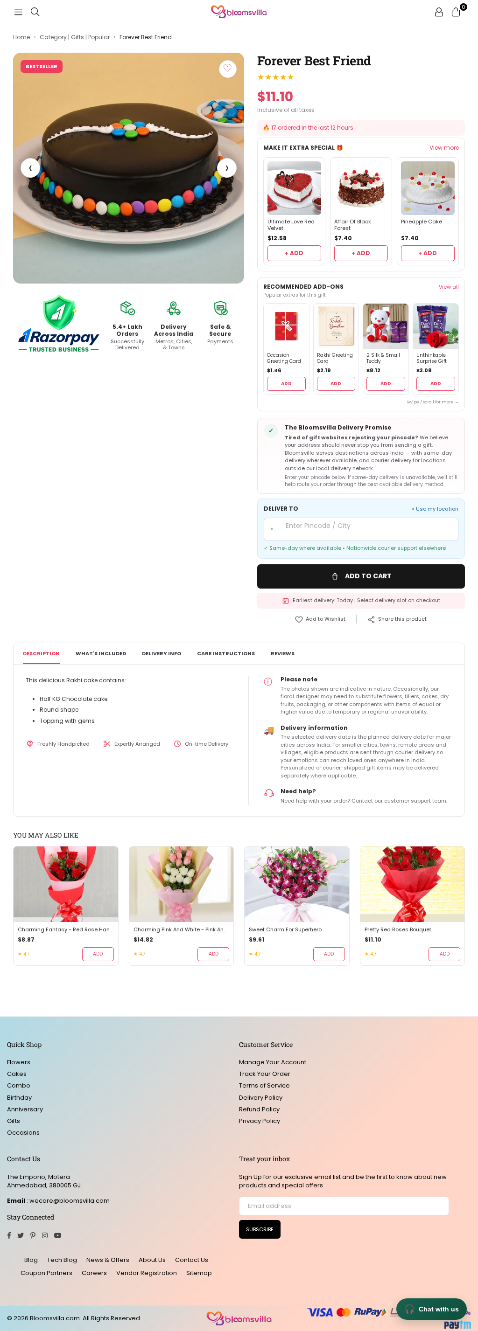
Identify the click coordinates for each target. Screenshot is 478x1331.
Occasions (23, 1132)
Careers (94, 1273)
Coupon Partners (46, 1273)
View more (444, 148)
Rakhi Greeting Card (335, 358)
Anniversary (25, 1109)
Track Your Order (264, 1073)
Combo (18, 1085)
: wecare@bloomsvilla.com (67, 1200)
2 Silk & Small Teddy (383, 358)
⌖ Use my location (435, 509)
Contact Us (191, 1259)
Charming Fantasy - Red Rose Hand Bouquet (66, 929)
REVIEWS (283, 653)
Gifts (13, 1120)
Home (21, 37)
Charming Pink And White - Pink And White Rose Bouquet (182, 929)
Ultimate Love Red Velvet (291, 225)
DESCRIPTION (41, 653)
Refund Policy (259, 1109)
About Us (152, 1259)
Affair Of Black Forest (352, 225)
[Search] (35, 12)
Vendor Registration (146, 1273)
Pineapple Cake (421, 221)
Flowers (18, 1062)
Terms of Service (264, 1085)
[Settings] (438, 12)
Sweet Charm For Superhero (285, 929)
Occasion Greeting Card (284, 358)
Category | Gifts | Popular (75, 37)
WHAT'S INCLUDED (101, 653)
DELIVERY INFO (161, 653)
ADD (286, 383)
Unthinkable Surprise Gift (431, 358)
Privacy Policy (259, 1120)
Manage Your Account (272, 1062)
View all (449, 287)
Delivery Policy (260, 1097)
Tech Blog (62, 1259)
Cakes (17, 1073)
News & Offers (107, 1259)
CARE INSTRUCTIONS (226, 653)
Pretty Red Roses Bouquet (398, 929)
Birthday (19, 1097)
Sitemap (199, 1273)
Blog (31, 1259)
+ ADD (294, 253)
